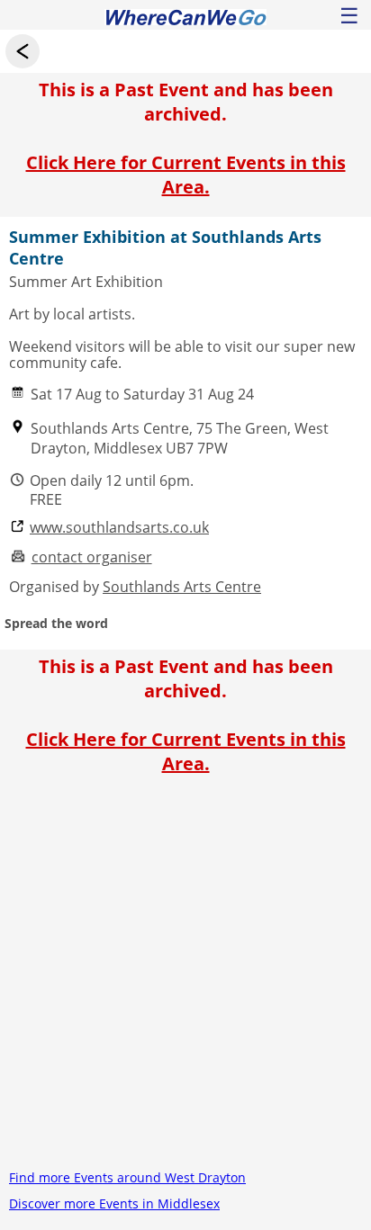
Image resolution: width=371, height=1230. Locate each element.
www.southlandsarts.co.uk (119, 527)
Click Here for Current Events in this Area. (186, 174)
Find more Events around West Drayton (127, 1177)
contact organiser (92, 557)
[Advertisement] (185, 979)
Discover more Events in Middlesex (114, 1203)
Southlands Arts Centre (182, 587)
